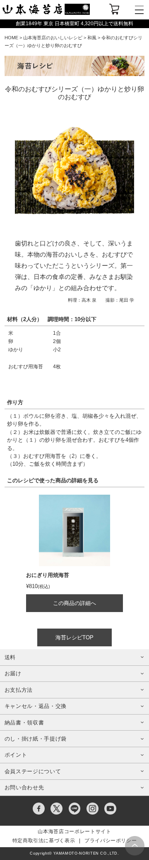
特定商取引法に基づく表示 (43, 841)
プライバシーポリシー (110, 841)
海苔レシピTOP (74, 637)
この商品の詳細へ (74, 603)
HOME (11, 37)
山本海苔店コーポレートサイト (74, 831)
